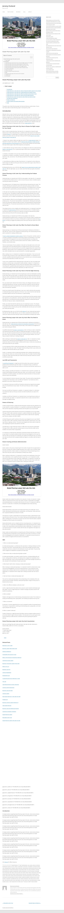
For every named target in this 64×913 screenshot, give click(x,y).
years (22, 881)
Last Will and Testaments (10, 68)
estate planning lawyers (14, 869)
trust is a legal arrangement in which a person (13, 236)
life (37, 872)
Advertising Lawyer (49, 36)
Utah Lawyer (8, 60)
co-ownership (20, 866)
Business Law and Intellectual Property (10, 708)
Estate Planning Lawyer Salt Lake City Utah (12, 59)
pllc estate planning (11, 877)
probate (19, 877)
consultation (30, 866)
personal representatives (27, 875)
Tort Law (4, 681)
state (14, 880)
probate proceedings (26, 877)
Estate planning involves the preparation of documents (22, 324)
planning (36, 875)
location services (19, 874)
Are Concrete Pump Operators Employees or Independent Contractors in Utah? (53, 50)
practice (16, 877)
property (4, 878)
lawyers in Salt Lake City (7, 149)
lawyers (30, 872)
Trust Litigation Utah (50, 69)
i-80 (29, 871)
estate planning (28, 123)
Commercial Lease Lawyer (7, 660)
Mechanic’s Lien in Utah (7, 645)
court (3, 868)
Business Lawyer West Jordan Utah (9, 648)
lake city (13, 872)
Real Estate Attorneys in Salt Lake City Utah (11, 696)
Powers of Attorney (11, 99)
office (9, 875)
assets (31, 865)
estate (16, 868)
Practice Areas (10, 11)
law (21, 872)
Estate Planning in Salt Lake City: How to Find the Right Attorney (16, 66)
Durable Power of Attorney (35, 903)
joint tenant (7, 872)
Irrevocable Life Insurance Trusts (9, 654)
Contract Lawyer (5, 693)
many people (29, 874)
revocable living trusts (14, 878)
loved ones (24, 874)
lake (10, 872)
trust (28, 880)
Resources (18, 11)
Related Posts (8, 74)
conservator (25, 866)
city (13, 866)
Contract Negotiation (6, 672)
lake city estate (18, 872)
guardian (11, 871)
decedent (13, 868)
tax (21, 880)
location (14, 874)
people (12, 875)
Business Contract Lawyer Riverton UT (10, 702)
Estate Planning (14, 865)
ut (8, 881)
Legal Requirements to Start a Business (10, 684)
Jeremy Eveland (8, 6)
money (3, 875)
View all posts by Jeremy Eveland (16, 893)
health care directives (23, 871)
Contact (30, 11)
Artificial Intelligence (6, 651)
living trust (10, 874)
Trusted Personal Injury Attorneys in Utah (11, 678)
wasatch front (14, 881)
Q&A (6, 72)
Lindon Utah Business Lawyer (51, 38)
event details (21, 869)
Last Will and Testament (8, 363)
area (29, 865)
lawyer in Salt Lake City (19, 330)
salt (19, 878)
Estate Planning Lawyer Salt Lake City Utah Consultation (15, 73)
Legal (24, 11)
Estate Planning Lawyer (7, 714)
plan (33, 875)
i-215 (28, 871)
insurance (32, 871)
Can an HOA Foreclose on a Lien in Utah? (53, 26)
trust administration (33, 880)
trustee (38, 880)
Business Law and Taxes (7, 690)
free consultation (32, 869)
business (9, 866)
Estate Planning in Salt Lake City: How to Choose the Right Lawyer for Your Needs (19, 62)
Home (3, 11)
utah (10, 881)
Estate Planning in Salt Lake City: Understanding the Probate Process (21, 92)
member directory (35, 874)
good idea (37, 869)
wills (19, 881)
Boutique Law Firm (6, 669)
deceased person (8, 868)
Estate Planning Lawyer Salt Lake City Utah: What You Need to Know (17, 67)
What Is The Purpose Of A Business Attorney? (11, 657)
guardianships (15, 871)
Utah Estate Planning (6, 705)
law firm (24, 872)
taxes (23, 880)
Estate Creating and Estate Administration (12, 71)
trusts (7, 881)
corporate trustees (36, 866)
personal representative (18, 875)
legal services (34, 872)
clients (16, 866)
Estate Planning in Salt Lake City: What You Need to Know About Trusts (17, 65)
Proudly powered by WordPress (7, 907)
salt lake (22, 878)
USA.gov (6, 862)
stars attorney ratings (9, 880)
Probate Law (5, 699)
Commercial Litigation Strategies (9, 711)
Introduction (6, 61)
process (37, 877)
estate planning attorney (33, 868)
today (26, 880)
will (17, 881)
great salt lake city (5, 871)
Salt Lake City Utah (32, 878)
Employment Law (6, 675)
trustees (4, 881)
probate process (33, 877)
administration (25, 865)
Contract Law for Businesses (8, 687)
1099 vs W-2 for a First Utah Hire (52, 53)
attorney (9, 134)
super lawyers (17, 880)
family (25, 869)
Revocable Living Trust (7, 717)
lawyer (27, 872)
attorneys (38, 865)
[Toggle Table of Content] (30, 57)
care (12, 866)
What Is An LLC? (5, 666)
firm (27, 869)
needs (7, 875)
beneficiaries (4, 866)
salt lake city (26, 878)
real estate (8, 878)
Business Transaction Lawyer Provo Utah (10, 663)
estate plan (20, 868)
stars (3, 880)
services (37, 878)
